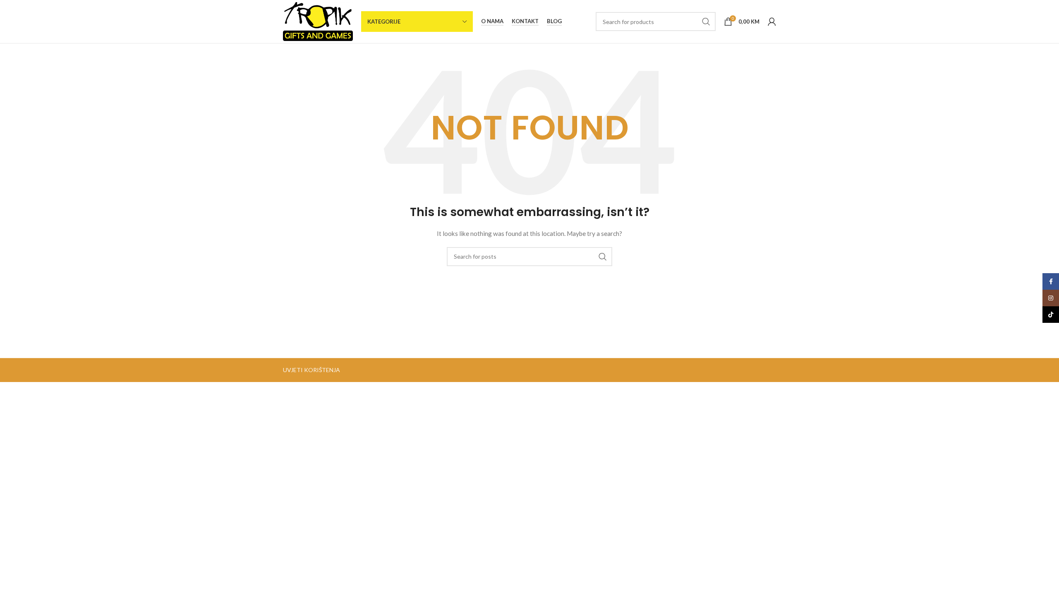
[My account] (772, 21)
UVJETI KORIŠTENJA (311, 369)
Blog (554, 21)
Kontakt (525, 21)
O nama (492, 21)
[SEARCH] (706, 21)
